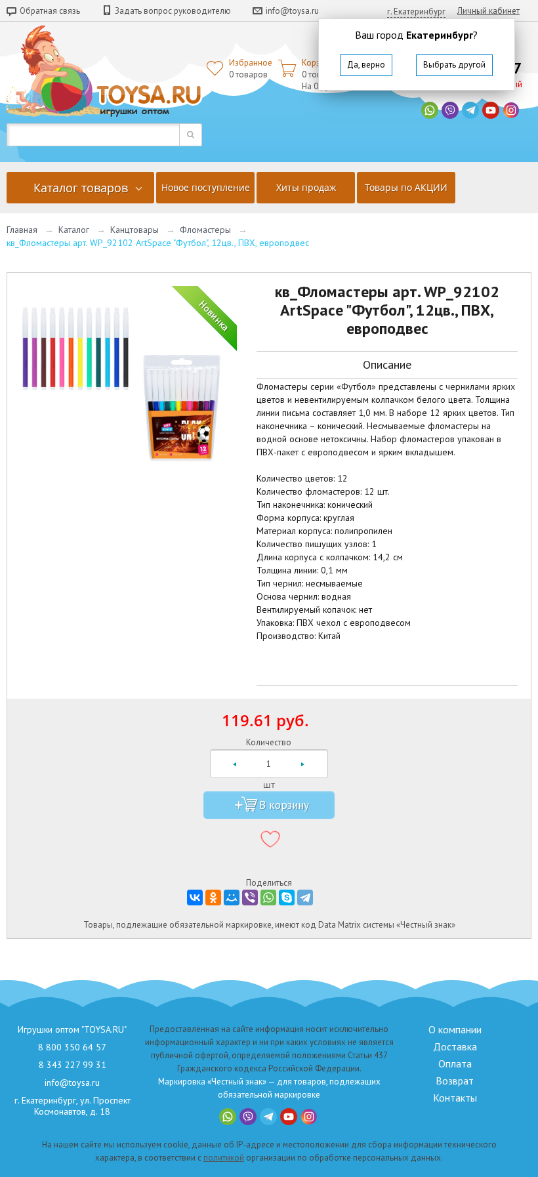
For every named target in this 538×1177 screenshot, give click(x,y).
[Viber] (250, 897)
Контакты (455, 1097)
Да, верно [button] (366, 64)
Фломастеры (205, 230)
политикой (223, 1157)
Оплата (455, 1063)
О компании (455, 1029)
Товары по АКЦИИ (406, 187)
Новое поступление (205, 187)
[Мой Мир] (231, 897)
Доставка (455, 1046)
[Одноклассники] (213, 897)
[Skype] (287, 897)
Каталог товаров (80, 187)
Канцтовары (134, 230)
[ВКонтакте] (195, 897)
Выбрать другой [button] (454, 64)
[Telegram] (305, 897)
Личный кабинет (488, 10)
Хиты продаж (306, 187)
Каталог (73, 230)
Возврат (455, 1080)
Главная (22, 230)
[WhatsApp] (268, 897)
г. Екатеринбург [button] (416, 11)
